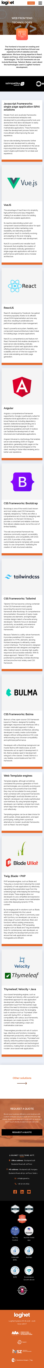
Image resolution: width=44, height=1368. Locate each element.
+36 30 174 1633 (23, 1184)
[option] (15, 84)
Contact (31, 3)
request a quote (22, 1132)
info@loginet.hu (23, 1178)
